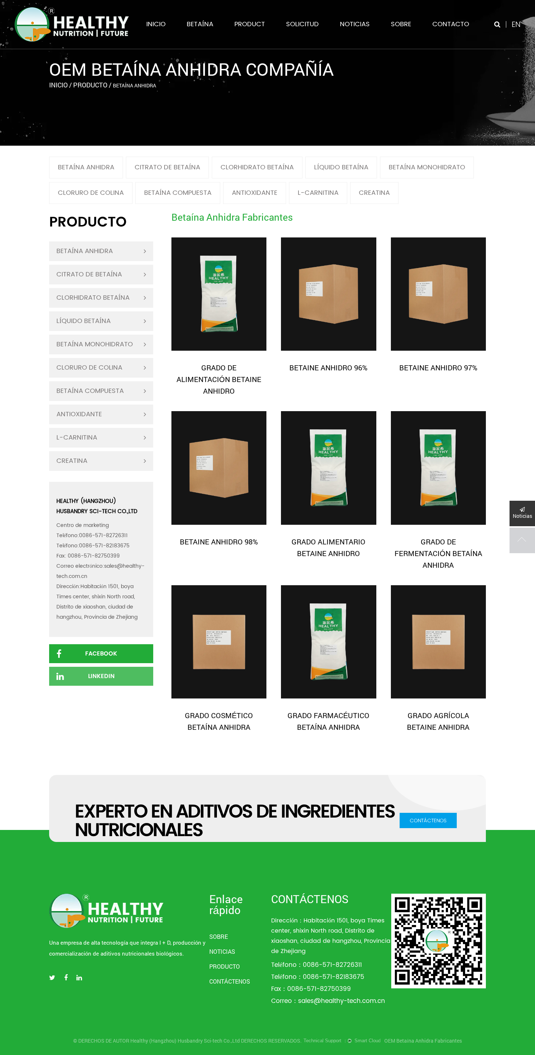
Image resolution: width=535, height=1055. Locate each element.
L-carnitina (318, 193)
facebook (101, 653)
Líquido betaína (341, 167)
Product (249, 24)
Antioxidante (254, 193)
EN (516, 24)
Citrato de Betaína (167, 167)
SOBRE (401, 24)
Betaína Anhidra (86, 167)
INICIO (156, 24)
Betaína (200, 24)
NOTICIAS (355, 24)
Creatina (374, 193)
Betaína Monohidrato (427, 167)
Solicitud (302, 24)
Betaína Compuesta (177, 193)
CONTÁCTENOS (428, 820)
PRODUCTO (224, 966)
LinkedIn (101, 676)
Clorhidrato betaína (257, 167)
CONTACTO (450, 24)
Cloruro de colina (91, 193)
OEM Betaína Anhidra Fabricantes (423, 1040)
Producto (90, 84)
